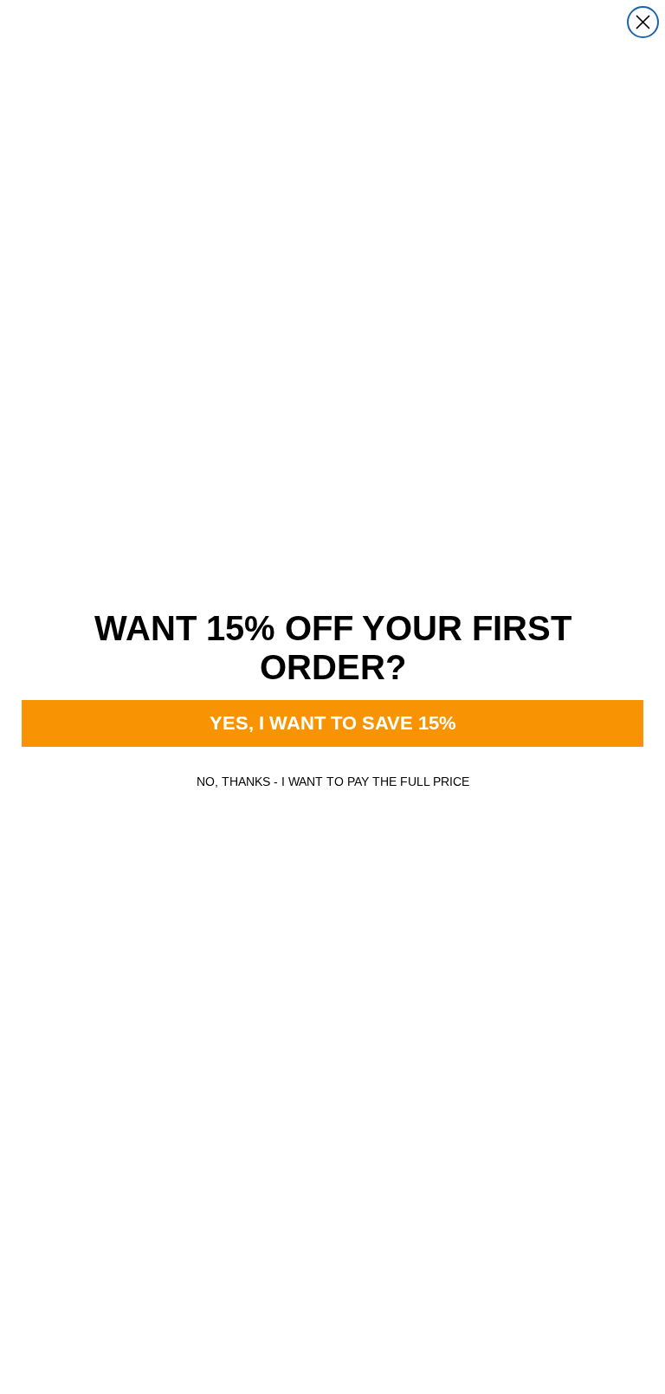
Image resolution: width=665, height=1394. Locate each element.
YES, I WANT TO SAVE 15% (333, 723)
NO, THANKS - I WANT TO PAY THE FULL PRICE (333, 781)
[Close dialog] (643, 22)
